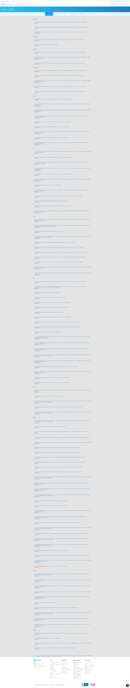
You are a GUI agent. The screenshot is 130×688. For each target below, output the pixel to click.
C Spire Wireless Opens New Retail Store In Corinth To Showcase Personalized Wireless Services (56, 647)
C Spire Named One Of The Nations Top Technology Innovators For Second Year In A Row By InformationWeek (59, 91)
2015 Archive (58, 655)
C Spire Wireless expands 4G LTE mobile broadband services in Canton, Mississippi (53, 317)
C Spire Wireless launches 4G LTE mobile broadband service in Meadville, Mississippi (53, 99)
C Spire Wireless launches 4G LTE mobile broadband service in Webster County (52, 137)
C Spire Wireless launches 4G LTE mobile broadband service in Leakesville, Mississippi (53, 174)
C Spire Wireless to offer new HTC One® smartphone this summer (49, 231)
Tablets (51, 666)
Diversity (81, 13)
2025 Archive (57, 656)
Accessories (24, 4)
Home (49, 13)
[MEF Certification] (93, 684)
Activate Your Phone (89, 665)
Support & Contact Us (78, 662)
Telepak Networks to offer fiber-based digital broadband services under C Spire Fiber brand (55, 242)
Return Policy (53, 677)
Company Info (64, 660)
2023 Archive (45, 656)
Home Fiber (39, 663)
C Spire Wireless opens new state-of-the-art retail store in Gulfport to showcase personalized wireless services (59, 261)
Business (43, 663)
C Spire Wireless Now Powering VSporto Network (45, 602)
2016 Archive (64, 655)
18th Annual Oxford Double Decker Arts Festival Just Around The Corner (50, 426)
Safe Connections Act (77, 678)
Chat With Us (76, 664)
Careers (65, 13)
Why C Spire (111, 1)
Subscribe (87, 673)
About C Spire (65, 662)
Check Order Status (89, 666)
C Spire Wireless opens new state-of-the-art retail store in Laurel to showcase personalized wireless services (58, 195)
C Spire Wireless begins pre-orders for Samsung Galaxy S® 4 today (49, 312)
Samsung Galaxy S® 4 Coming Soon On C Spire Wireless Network (49, 396)
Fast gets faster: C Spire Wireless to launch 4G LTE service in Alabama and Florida (52, 302)
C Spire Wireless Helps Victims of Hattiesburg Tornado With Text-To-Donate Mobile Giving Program (56, 607)
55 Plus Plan (52, 676)
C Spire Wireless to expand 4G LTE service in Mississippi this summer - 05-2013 (52, 307)
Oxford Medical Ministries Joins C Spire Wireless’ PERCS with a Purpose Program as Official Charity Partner (58, 522)
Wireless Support (76, 660)
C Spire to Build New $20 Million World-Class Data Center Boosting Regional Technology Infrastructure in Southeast (60, 63)
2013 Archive (47, 655)
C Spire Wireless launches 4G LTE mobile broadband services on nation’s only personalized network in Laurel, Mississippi (61, 533)
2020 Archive (87, 655)
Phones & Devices (11, 4)
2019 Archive (81, 655)
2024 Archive (51, 656)
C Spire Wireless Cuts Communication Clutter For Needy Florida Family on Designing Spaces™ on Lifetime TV (59, 407)
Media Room (73, 13)
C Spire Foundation (66, 672)
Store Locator (76, 667)
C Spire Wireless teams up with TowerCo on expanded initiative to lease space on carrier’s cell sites (56, 366)
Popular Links (87, 660)
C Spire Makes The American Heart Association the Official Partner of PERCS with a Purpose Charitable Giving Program (60, 52)
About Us (127, 1)
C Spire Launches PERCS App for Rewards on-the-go (46, 44)
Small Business (13, 1)
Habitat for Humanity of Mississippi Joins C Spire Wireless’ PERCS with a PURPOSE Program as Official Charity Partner (60, 462)
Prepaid (19, 4)
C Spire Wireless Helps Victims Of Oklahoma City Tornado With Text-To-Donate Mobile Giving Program (57, 321)
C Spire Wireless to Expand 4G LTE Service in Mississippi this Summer (50, 297)
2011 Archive (35, 655)
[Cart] (128, 4)
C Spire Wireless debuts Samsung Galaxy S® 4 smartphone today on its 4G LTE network (54, 205)
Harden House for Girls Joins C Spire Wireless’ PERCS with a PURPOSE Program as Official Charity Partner (57, 447)
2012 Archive (41, 655)
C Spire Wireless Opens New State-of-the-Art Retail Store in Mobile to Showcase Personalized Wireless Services (59, 75)
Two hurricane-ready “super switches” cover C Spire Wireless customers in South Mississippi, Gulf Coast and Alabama (60, 281)
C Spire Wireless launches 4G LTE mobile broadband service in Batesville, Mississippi (53, 121)
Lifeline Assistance (65, 668)
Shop (51, 660)
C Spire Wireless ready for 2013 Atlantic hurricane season (47, 292)
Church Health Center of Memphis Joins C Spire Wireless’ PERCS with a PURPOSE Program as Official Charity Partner (60, 457)
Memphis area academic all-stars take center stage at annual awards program (52, 382)
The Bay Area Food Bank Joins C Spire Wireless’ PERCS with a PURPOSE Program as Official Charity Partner (58, 471)
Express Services (88, 670)
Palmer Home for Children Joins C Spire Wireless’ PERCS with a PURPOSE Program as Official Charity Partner (58, 467)
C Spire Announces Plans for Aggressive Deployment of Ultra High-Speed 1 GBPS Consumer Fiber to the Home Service (61, 70)
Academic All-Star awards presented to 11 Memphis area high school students (52, 377)
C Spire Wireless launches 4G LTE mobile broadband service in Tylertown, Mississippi (53, 157)
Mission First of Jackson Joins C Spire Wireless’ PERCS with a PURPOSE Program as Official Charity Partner (58, 452)
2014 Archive (53, 655)
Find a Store (120, 1)
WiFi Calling (87, 671)
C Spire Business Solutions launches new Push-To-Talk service (48, 185)
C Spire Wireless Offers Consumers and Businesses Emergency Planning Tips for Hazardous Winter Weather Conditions (61, 633)
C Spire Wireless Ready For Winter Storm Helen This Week (47, 638)
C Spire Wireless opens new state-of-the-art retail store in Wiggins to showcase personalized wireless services (59, 247)
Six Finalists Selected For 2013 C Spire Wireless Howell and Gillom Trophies (51, 566)
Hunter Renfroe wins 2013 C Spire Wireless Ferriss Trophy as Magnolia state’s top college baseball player (57, 326)
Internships (64, 667)
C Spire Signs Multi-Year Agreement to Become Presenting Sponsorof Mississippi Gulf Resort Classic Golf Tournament (60, 86)
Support (115, 1)
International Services (78, 668)
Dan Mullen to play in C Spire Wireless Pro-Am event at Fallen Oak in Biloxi (51, 500)
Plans (16, 4)
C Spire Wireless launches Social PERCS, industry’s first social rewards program (52, 550)
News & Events (57, 13)
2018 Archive (76, 655)
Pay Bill (124, 1)
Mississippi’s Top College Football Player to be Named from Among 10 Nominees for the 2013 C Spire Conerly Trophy (60, 39)
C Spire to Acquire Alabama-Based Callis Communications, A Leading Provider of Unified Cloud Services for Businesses (61, 22)
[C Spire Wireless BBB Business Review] (84, 686)
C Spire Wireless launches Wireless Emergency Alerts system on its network (52, 200)
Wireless (2, 1)
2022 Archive (39, 656)
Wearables (52, 668)
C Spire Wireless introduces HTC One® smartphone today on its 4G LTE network (52, 126)
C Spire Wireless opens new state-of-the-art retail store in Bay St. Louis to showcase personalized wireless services (59, 257)
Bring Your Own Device (78, 670)
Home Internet (7, 1)
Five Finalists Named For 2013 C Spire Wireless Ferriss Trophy (48, 331)
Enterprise (18, 1)
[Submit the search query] (122, 4)
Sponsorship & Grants (66, 670)
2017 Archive (70, 655)
